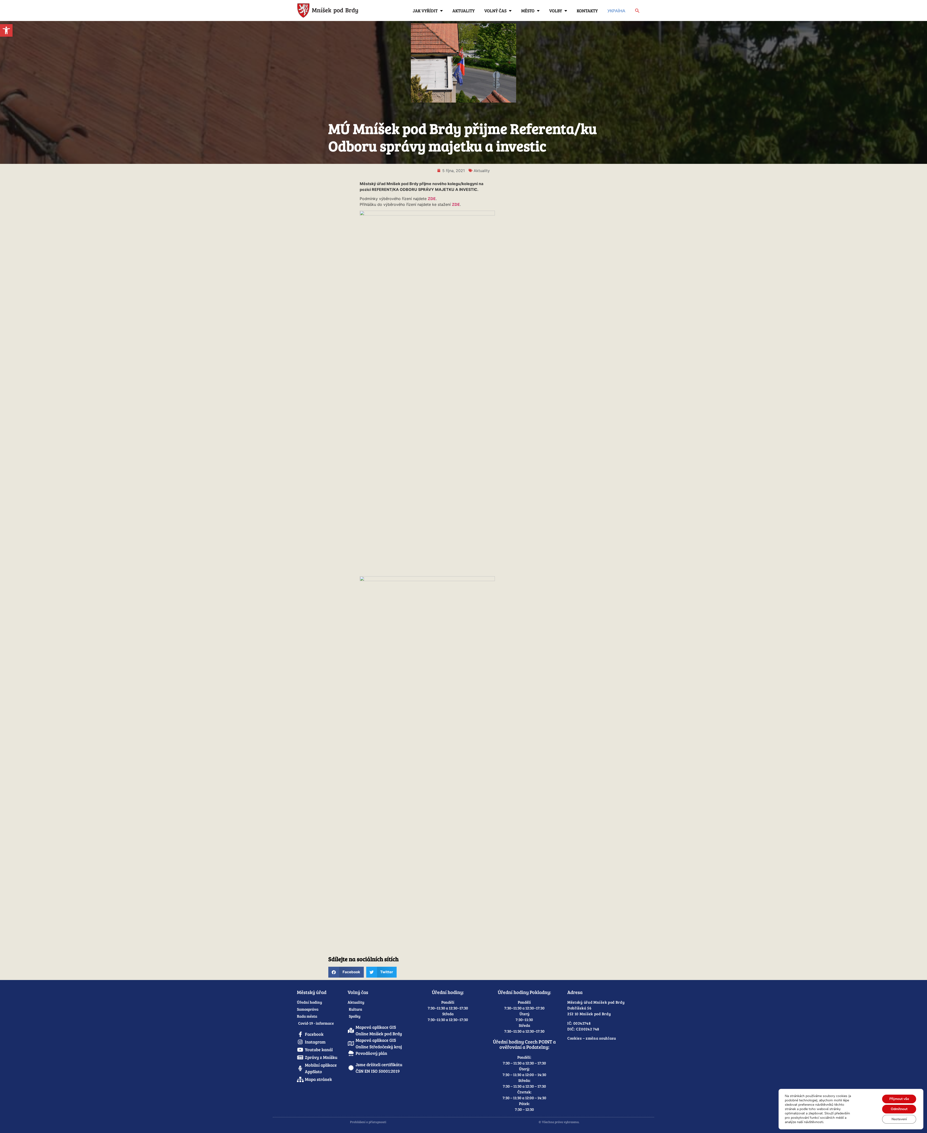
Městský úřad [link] (311, 992)
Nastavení (899, 1119)
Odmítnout (899, 1109)
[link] (6, 30)
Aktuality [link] (463, 11)
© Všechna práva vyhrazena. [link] (559, 1122)
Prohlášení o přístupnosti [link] (368, 1122)
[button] (346, 972)
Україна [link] (616, 11)
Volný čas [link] (495, 11)
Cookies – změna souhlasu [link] (591, 1038)
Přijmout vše (899, 1099)
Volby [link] (555, 11)
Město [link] (527, 11)
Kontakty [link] (587, 11)
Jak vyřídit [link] (425, 11)
